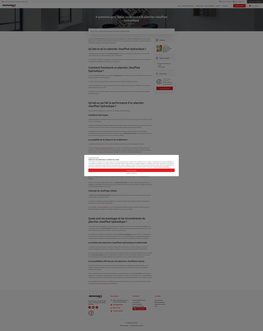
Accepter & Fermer (131, 170)
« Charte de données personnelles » (161, 166)
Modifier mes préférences (131, 173)
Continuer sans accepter (93, 157)
